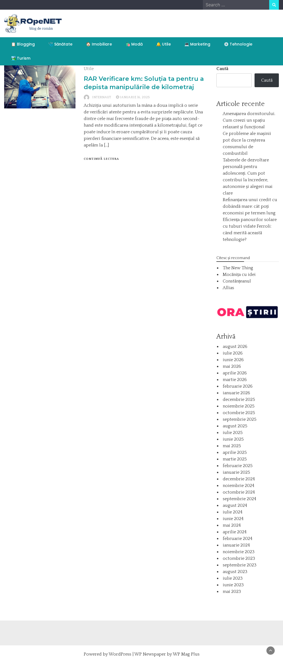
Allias (228, 287)
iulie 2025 (233, 432)
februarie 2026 (238, 386)
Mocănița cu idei (239, 274)
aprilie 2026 (235, 373)
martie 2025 (235, 459)
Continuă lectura (101, 159)
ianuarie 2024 (236, 545)
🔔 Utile (163, 44)
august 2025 (235, 426)
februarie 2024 (237, 538)
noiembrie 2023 (239, 551)
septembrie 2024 (239, 498)
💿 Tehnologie (238, 44)
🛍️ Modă (134, 44)
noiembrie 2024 (238, 485)
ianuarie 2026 (236, 392)
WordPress (120, 654)
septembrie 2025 (239, 419)
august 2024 (235, 505)
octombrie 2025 (239, 412)
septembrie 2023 (239, 565)
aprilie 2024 (235, 531)
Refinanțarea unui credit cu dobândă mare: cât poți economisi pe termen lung (250, 206)
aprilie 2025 (235, 452)
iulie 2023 (233, 578)
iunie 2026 (233, 359)
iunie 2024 (233, 518)
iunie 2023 (233, 584)
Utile (89, 68)
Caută (222, 68)
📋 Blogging (23, 44)
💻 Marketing (197, 44)
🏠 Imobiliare (99, 44)
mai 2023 (232, 591)
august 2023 (235, 571)
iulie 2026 (233, 353)
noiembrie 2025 (239, 406)
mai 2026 (232, 366)
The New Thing (238, 267)
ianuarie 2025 (236, 472)
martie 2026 (235, 379)
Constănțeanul (237, 281)
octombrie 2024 (239, 492)
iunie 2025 (233, 439)
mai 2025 (232, 445)
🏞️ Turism (20, 58)
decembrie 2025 (239, 399)
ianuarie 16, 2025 (135, 97)
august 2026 (235, 346)
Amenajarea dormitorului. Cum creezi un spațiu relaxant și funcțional (249, 120)
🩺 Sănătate (60, 44)
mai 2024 (232, 525)
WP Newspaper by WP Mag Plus (167, 654)
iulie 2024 (232, 512)
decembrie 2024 (239, 478)
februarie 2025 (238, 465)
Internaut (101, 97)
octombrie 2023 (239, 558)
